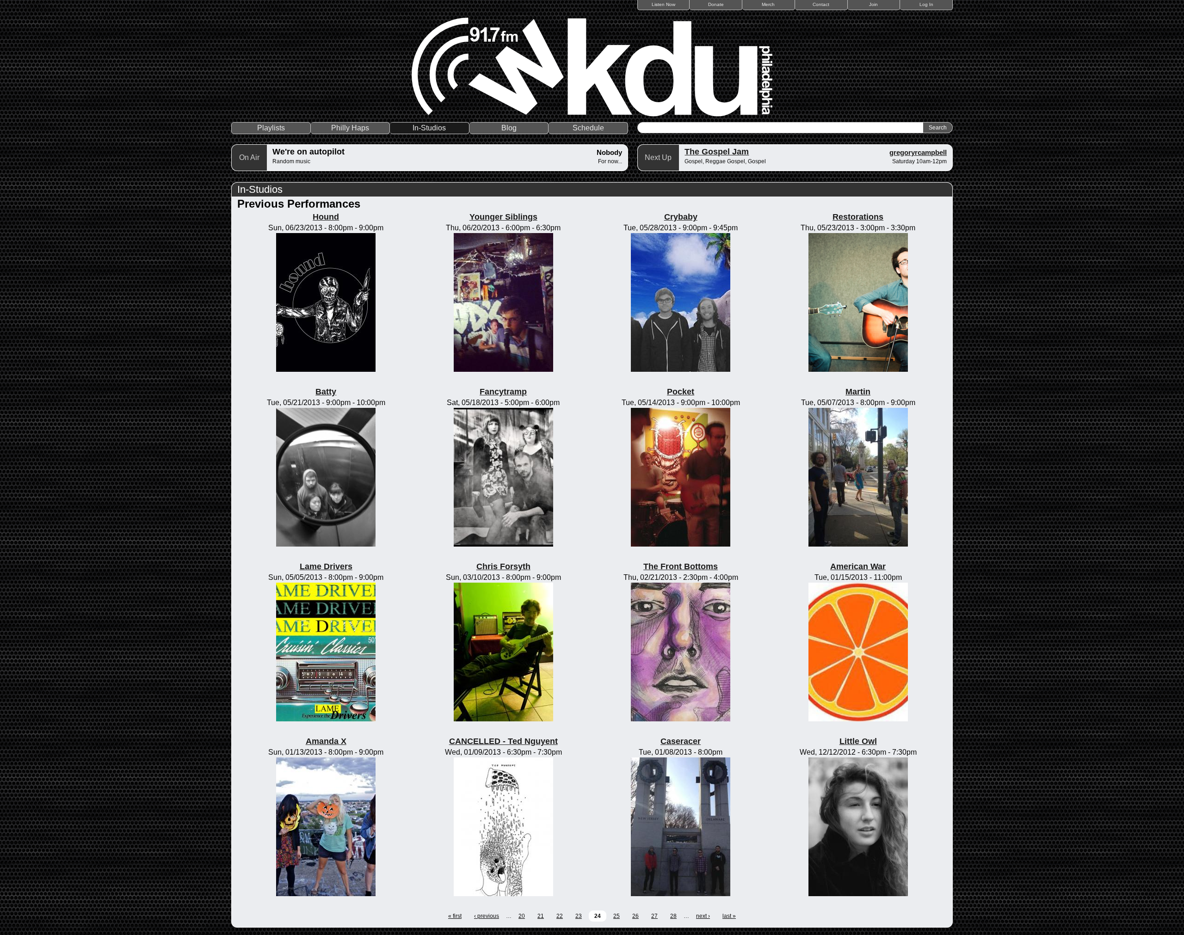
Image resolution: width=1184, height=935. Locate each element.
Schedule (588, 128)
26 (635, 916)
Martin (857, 391)
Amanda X (326, 741)
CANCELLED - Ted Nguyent (503, 741)
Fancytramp (503, 391)
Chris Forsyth (503, 566)
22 (559, 916)
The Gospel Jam (716, 151)
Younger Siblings (503, 216)
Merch (768, 4)
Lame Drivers (326, 566)
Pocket (680, 391)
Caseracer (680, 741)
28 (673, 916)
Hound (326, 216)
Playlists (271, 128)
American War (858, 566)
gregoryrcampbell (918, 152)
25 (616, 916)
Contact (821, 4)
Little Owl (858, 741)
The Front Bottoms (680, 566)
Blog (509, 128)
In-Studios (429, 128)
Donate (716, 4)
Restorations (857, 216)
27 (654, 916)
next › (703, 916)
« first (455, 916)
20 (521, 916)
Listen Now (663, 4)
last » (729, 916)
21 (540, 916)
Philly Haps (350, 128)
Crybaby (680, 216)
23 (578, 916)
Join (873, 4)
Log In (926, 4)
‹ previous (486, 916)
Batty (325, 391)
